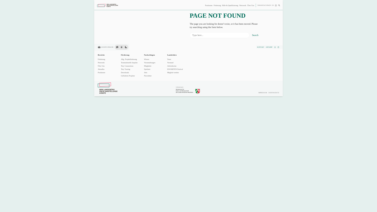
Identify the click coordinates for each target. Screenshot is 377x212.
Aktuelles (101, 69)
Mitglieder (147, 66)
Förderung (217, 5)
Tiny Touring (125, 69)
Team (169, 59)
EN (273, 5)
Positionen (208, 5)
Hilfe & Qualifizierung (230, 5)
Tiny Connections (127, 66)
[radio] (117, 47)
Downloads (125, 73)
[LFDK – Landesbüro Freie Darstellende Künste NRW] (107, 88)
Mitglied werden (173, 73)
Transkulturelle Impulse (129, 63)
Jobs (145, 73)
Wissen (146, 59)
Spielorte (147, 69)
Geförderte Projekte (128, 76)
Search (255, 35)
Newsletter (148, 76)
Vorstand (170, 63)
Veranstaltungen (264, 5)
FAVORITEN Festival (175, 69)
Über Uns (250, 5)
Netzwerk (242, 5)
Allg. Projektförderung (129, 59)
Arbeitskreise (172, 66)
